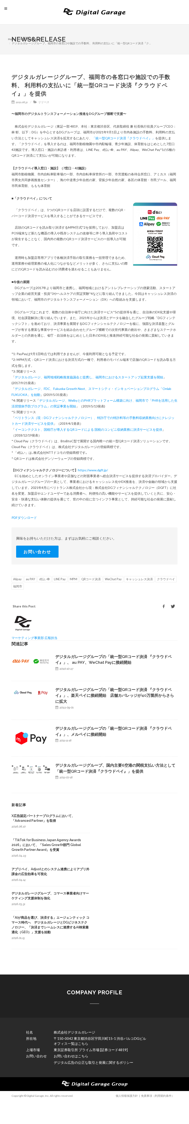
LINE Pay (60, 579)
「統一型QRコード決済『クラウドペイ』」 (123, 138)
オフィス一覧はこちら (71, 1043)
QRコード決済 (91, 579)
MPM (73, 579)
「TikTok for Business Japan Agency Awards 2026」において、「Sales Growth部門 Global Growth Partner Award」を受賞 (46, 845)
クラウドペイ (166, 579)
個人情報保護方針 (127, 1095)
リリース (43, 102)
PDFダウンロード (24, 518)
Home (12, 39)
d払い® (44, 579)
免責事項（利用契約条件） (157, 1095)
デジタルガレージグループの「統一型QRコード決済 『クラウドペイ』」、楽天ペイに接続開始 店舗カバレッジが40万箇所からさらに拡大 (114, 695)
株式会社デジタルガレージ (74, 1032)
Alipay (17, 579)
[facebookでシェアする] (163, 606)
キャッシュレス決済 (139, 579)
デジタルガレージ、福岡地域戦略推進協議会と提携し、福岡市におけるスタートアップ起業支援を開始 (89, 377)
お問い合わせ (37, 551)
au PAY (30, 579)
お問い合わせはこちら (71, 1056)
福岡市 (17, 586)
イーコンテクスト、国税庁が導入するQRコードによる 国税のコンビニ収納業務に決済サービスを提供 (88, 429)
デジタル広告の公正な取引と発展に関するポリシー (93, 1062)
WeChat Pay (113, 579)
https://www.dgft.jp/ (93, 470)
